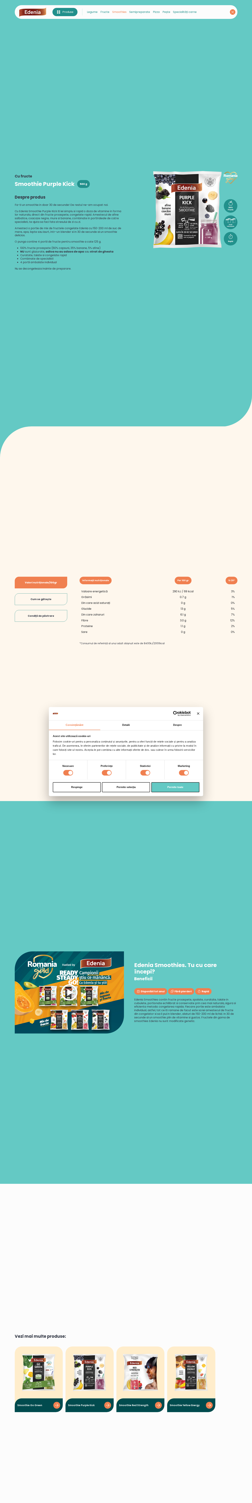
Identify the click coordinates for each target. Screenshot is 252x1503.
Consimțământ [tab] (74, 724)
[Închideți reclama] (198, 713)
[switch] (107, 772)
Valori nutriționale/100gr (41, 582)
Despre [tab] (177, 724)
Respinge (76, 787)
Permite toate (175, 787)
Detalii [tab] (126, 724)
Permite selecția (126, 787)
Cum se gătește (41, 599)
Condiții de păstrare (41, 616)
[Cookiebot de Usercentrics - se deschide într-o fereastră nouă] (176, 713)
